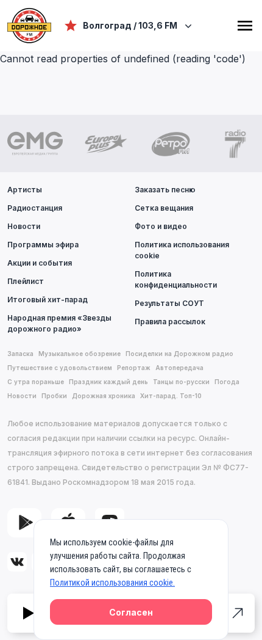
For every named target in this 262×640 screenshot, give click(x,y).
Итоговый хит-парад (47, 299)
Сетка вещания (164, 208)
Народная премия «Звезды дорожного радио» (59, 323)
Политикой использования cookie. (112, 582)
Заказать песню (165, 189)
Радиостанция (34, 208)
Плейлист (25, 281)
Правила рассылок (170, 321)
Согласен (131, 612)
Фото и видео (161, 226)
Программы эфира (43, 244)
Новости (23, 226)
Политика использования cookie (182, 250)
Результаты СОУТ (169, 303)
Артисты (24, 189)
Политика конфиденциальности (176, 279)
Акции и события (39, 262)
